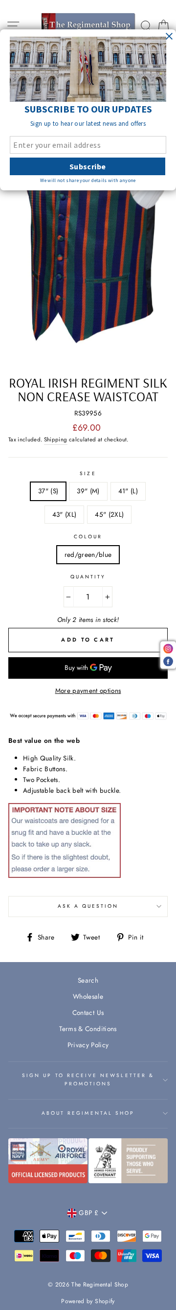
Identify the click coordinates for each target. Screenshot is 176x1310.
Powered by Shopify (87, 1301)
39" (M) (88, 491)
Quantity (88, 576)
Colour (88, 536)
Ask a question (88, 906)
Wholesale (88, 996)
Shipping (55, 439)
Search (88, 980)
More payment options (88, 690)
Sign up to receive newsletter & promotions (88, 1079)
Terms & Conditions (87, 1029)
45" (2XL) (109, 514)
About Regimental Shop (88, 1113)
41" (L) (128, 491)
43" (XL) (64, 514)
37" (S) (48, 491)
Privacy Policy (88, 1045)
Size (88, 473)
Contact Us (88, 1012)
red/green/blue (88, 554)
